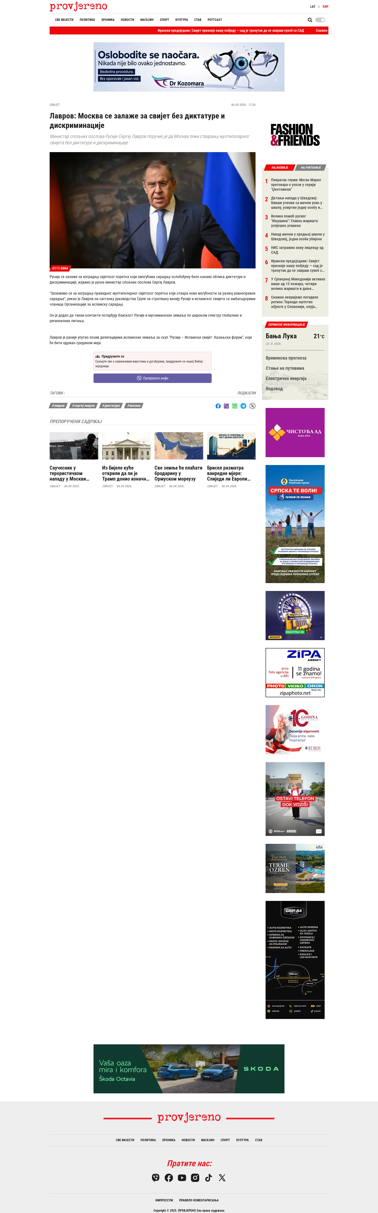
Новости (127, 20)
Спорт (164, 20)
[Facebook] (169, 1178)
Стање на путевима (285, 368)
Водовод (274, 388)
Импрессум (164, 1200)
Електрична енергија (286, 378)
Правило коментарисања (199, 1200)
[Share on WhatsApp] (234, 406)
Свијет (55, 105)
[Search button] (310, 20)
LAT (312, 6)
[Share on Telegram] (243, 406)
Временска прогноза (286, 358)
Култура (181, 20)
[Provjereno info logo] (78, 7)
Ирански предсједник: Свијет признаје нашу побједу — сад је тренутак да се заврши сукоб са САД (184, 30)
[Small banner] (295, 135)
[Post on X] (252, 406)
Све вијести (64, 20)
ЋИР (325, 6)
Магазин (147, 20)
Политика (87, 20)
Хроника (108, 20)
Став (197, 20)
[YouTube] (182, 1177)
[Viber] (155, 1178)
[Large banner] (189, 67)
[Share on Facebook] (218, 406)
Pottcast (215, 20)
